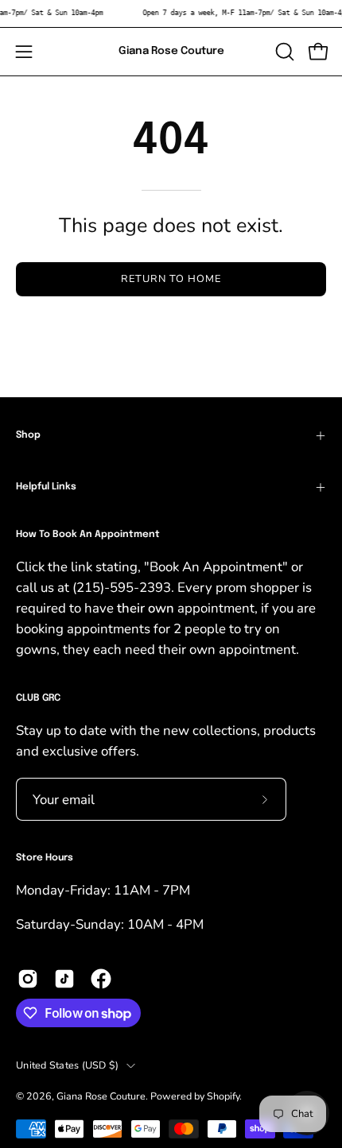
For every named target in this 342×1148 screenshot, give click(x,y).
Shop (28, 435)
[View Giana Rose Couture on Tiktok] (64, 979)
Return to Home (170, 279)
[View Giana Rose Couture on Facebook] (101, 979)
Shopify (223, 1096)
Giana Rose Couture (171, 50)
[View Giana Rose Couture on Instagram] (28, 979)
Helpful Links (46, 487)
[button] (283, 52)
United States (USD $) (67, 1065)
